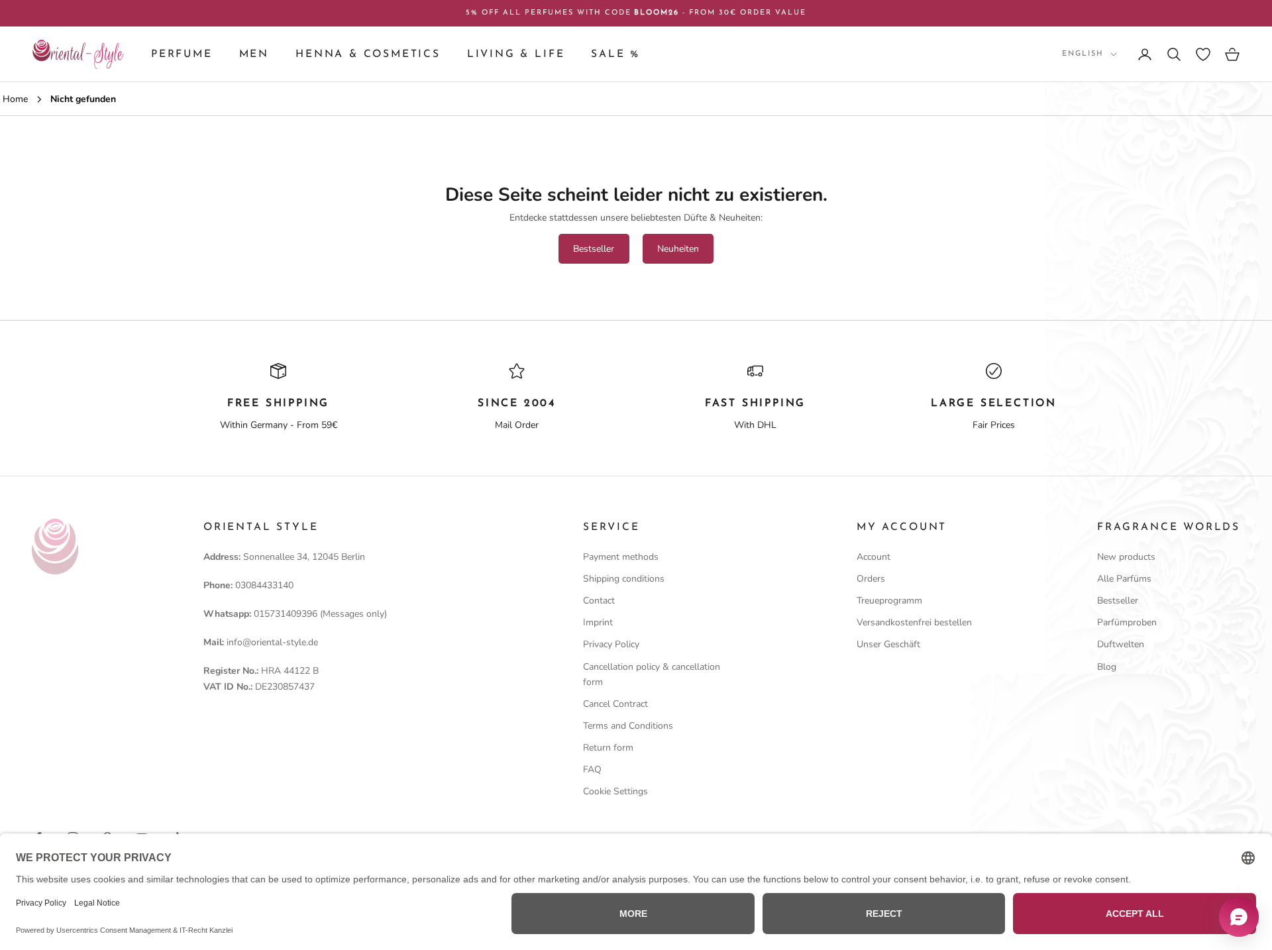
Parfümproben (1127, 622)
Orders (871, 578)
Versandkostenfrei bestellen (914, 622)
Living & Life (516, 54)
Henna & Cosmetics (368, 54)
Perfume (182, 54)
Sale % (615, 54)
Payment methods (621, 557)
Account (873, 557)
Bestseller (593, 248)
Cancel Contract (615, 704)
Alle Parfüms (1124, 578)
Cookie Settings (615, 791)
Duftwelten (1120, 644)
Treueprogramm (889, 600)
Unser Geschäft (888, 644)
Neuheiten (678, 248)
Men (254, 54)
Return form (608, 747)
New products (1126, 557)
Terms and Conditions (628, 725)
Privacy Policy (611, 644)
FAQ (592, 769)
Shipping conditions (623, 578)
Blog (1106, 666)
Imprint (598, 622)
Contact (599, 600)
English (1083, 54)
